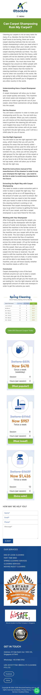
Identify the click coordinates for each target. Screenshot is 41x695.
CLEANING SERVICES (12, 564)
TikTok (8, 680)
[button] (37, 691)
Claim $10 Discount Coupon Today (20, 330)
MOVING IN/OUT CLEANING (14, 567)
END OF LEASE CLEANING (14, 555)
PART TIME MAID (10, 558)
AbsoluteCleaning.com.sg (27, 687)
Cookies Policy (24, 692)
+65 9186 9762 (19, 660)
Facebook (9, 674)
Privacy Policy (26, 690)
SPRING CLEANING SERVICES (15, 561)
